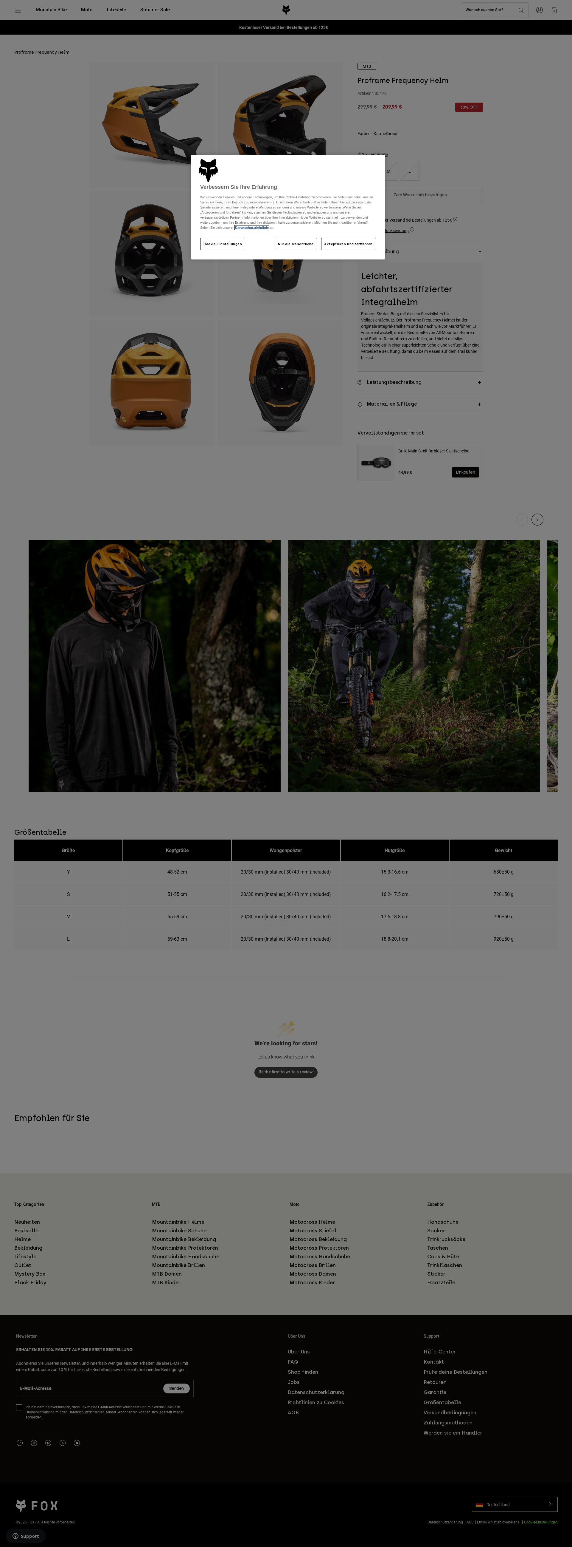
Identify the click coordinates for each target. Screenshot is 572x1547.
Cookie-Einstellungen (222, 244)
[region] (288, 207)
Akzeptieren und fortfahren (348, 244)
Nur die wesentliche (296, 244)
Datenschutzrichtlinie (252, 227)
